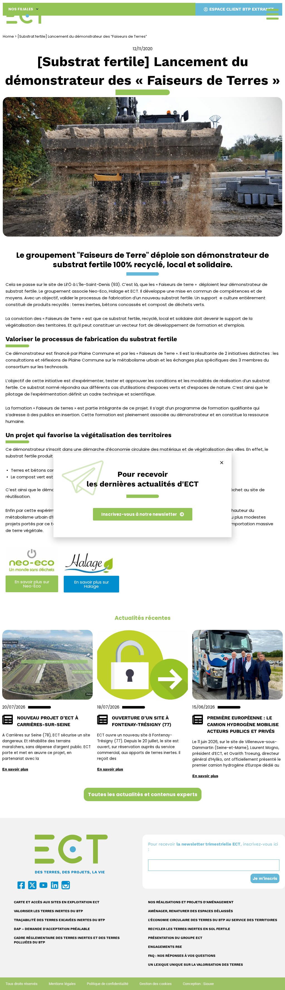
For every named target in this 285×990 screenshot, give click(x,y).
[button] (221, 462)
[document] (142, 495)
